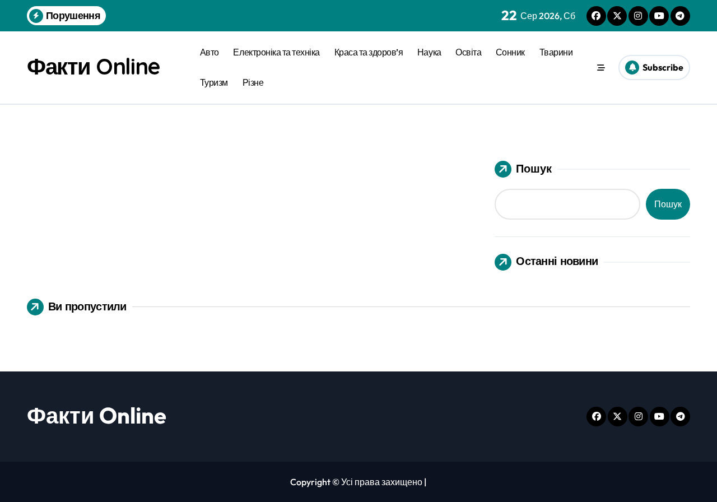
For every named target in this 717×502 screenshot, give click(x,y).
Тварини (556, 52)
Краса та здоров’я (368, 52)
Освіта (468, 52)
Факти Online (93, 66)
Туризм (214, 82)
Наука (429, 52)
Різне (253, 82)
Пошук (534, 168)
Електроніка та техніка (276, 52)
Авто (209, 52)
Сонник (510, 52)
